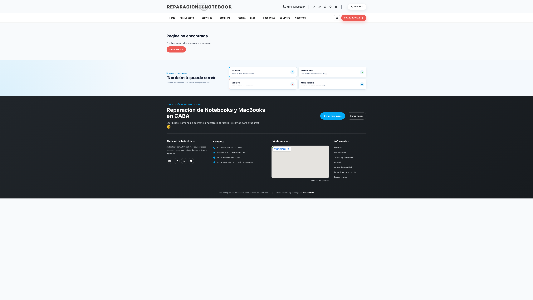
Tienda (242, 18)
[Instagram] (314, 6)
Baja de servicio (340, 177)
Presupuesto (187, 18)
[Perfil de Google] (184, 161)
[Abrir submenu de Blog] (258, 17)
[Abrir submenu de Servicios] (214, 17)
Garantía (337, 162)
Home (172, 18)
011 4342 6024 (223, 147)
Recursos (338, 147)
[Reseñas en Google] (325, 6)
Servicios (207, 18)
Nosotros (300, 18)
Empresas (225, 18)
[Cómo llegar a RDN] (330, 6)
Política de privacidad (343, 167)
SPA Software (308, 192)
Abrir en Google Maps (320, 180)
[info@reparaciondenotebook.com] (335, 6)
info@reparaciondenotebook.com (231, 152)
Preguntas (269, 18)
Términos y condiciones (344, 157)
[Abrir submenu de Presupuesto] (196, 17)
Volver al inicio (176, 49)
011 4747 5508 (236, 147)
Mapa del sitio (340, 152)
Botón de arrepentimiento (345, 172)
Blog (253, 18)
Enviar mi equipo (333, 115)
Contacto (285, 18)
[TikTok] (319, 6)
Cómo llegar (356, 115)
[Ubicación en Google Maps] (191, 161)
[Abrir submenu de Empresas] (233, 17)
